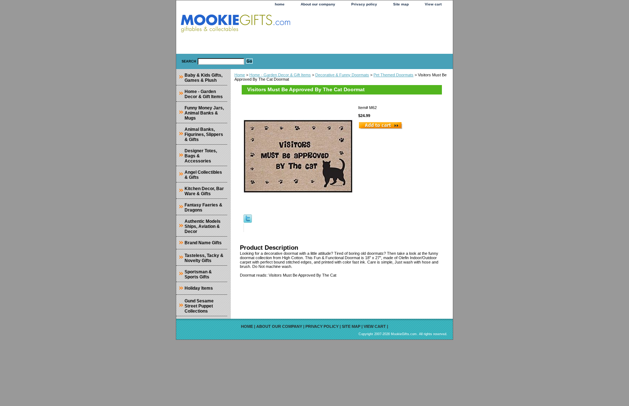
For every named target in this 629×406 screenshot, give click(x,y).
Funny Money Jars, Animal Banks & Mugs (204, 113)
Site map (401, 4)
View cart (433, 4)
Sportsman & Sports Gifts (198, 274)
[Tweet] (248, 221)
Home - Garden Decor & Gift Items (280, 75)
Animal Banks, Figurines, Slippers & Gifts (204, 134)
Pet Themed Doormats (393, 75)
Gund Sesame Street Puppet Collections (199, 306)
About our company (318, 4)
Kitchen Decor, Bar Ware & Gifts (204, 191)
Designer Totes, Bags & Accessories (201, 156)
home (280, 4)
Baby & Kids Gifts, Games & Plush (203, 78)
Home (239, 75)
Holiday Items (199, 288)
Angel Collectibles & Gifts (203, 175)
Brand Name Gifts (203, 242)
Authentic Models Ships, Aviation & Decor (203, 226)
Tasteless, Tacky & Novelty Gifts (204, 258)
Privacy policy (364, 4)
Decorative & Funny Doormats (342, 75)
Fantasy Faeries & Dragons (203, 207)
